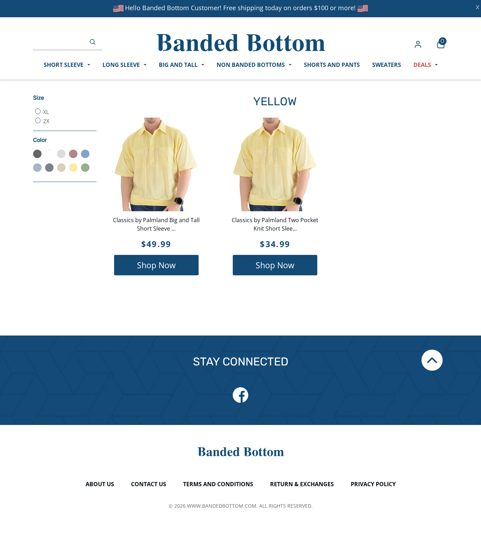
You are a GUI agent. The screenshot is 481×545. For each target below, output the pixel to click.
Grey (61, 154)
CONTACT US (148, 484)
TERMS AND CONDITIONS (218, 484)
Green (85, 167)
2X (45, 121)
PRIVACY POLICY (373, 484)
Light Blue (85, 154)
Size (38, 97)
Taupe (61, 167)
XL (45, 112)
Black (37, 154)
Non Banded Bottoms (251, 65)
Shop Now (156, 265)
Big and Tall (179, 65)
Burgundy (73, 154)
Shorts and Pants (332, 65)
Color (40, 140)
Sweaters (386, 65)
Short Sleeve (64, 65)
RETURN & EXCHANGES (302, 484)
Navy (49, 167)
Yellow (73, 167)
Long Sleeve (121, 65)
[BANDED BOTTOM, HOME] (240, 42)
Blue (37, 167)
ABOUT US (100, 484)
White (49, 154)
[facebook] (240, 395)
